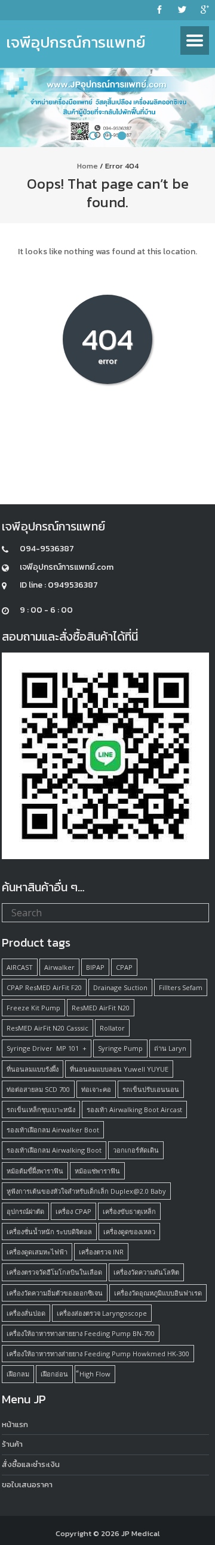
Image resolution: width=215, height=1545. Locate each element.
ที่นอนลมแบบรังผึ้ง (33, 1069)
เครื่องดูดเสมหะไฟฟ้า (37, 1251)
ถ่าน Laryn (170, 1048)
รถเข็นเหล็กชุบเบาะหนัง (41, 1109)
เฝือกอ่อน (54, 1373)
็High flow (94, 1373)
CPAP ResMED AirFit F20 (44, 987)
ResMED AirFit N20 (101, 1007)
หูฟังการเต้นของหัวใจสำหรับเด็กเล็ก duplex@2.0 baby (86, 1191)
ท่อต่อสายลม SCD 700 (38, 1089)
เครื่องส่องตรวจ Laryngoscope (102, 1313)
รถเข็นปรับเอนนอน (150, 1089)
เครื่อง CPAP (73, 1211)
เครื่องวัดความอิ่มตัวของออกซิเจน (55, 1292)
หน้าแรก (15, 1424)
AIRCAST (20, 967)
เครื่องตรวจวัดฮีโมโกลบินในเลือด (54, 1272)
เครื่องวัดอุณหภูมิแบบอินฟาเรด (158, 1292)
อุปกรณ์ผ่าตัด (25, 1211)
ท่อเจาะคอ (96, 1089)
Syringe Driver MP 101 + (47, 1048)
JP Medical (140, 1533)
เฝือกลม (18, 1373)
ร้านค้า (12, 1444)
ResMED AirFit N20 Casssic (47, 1027)
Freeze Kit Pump (33, 1007)
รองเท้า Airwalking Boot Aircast (134, 1109)
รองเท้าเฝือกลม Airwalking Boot (54, 1150)
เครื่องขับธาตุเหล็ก (129, 1211)
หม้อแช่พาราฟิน (97, 1170)
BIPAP (95, 967)
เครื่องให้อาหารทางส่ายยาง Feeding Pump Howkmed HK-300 (98, 1353)
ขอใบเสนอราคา (27, 1484)
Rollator (112, 1027)
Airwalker (59, 967)
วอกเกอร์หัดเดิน (136, 1150)
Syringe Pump (120, 1048)
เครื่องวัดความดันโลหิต (146, 1272)
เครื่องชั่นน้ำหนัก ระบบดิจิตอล (49, 1231)
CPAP (124, 967)
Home (87, 165)
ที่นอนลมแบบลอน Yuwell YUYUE (119, 1069)
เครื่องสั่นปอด (26, 1313)
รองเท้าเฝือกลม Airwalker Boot (53, 1129)
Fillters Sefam (180, 987)
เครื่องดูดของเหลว (129, 1231)
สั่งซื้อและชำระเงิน (31, 1464)
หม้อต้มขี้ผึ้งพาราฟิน (35, 1170)
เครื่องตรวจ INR (101, 1251)
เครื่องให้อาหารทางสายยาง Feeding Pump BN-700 (81, 1333)
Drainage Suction (120, 987)
